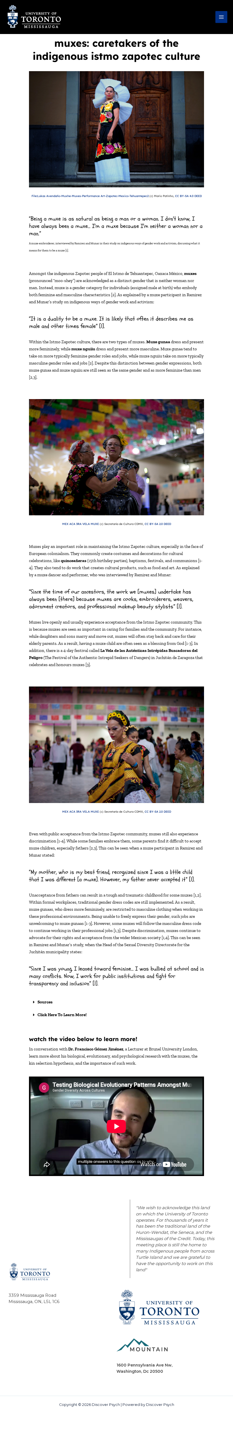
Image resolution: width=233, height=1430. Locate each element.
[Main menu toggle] (221, 17)
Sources (45, 1002)
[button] (116, 1002)
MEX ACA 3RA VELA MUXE (80, 524)
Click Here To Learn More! (62, 1014)
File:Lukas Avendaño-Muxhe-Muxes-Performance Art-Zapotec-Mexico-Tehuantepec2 (90, 196)
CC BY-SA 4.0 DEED (188, 196)
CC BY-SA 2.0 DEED (158, 524)
